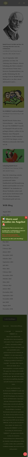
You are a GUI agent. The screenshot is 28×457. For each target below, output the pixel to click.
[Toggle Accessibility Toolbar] (25, 454)
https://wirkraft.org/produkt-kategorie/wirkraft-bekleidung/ (11, 235)
